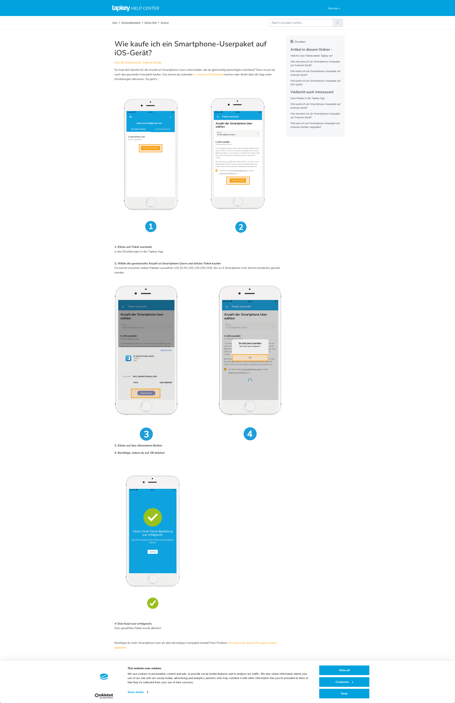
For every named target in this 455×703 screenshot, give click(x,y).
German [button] (333, 8)
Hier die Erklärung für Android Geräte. (138, 63)
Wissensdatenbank (130, 22)
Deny (344, 693)
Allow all (344, 670)
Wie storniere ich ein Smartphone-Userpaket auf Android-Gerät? (315, 63)
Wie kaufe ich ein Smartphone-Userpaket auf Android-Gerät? (315, 73)
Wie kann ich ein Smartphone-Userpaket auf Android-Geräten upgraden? (315, 125)
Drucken (300, 42)
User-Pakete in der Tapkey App (307, 98)
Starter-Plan (150, 22)
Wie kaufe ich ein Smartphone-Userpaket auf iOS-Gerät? (315, 82)
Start (114, 22)
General (165, 22)
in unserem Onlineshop (208, 74)
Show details (136, 692)
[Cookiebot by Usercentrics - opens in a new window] (104, 696)
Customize (342, 681)
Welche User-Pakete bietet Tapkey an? (311, 55)
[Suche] (338, 23)
